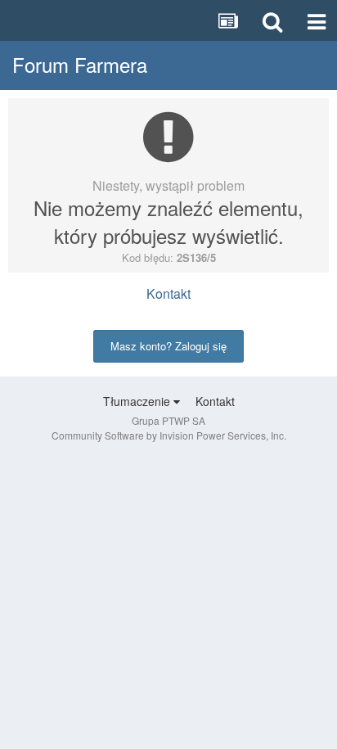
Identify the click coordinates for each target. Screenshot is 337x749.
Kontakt (168, 293)
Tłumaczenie (138, 401)
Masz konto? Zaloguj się (168, 346)
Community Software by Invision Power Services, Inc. (169, 435)
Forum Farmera (79, 64)
